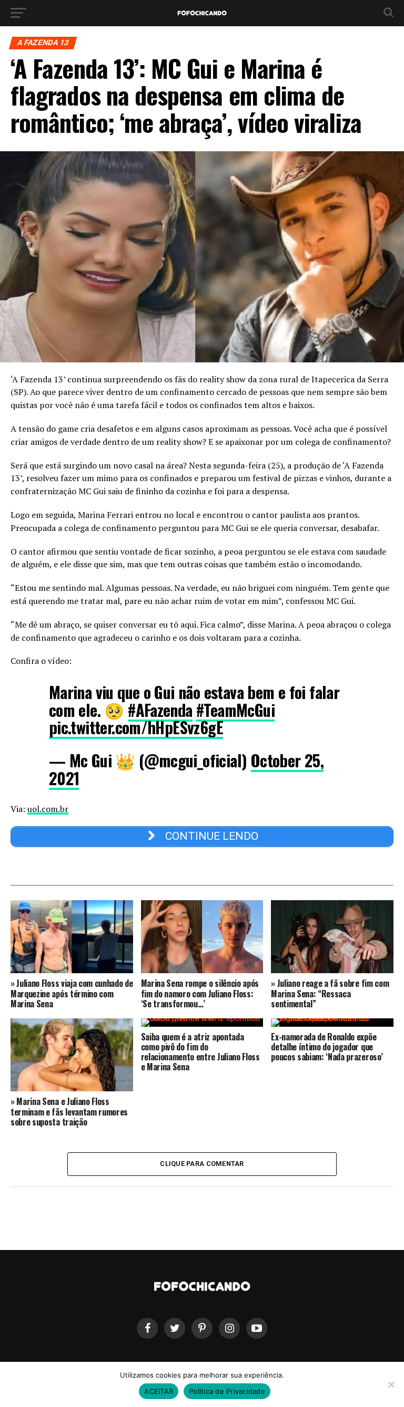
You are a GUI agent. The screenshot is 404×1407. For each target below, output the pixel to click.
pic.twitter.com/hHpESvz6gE (136, 727)
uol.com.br (47, 809)
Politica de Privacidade (227, 1391)
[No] (391, 1384)
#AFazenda (160, 710)
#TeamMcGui (235, 710)
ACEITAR (158, 1391)
